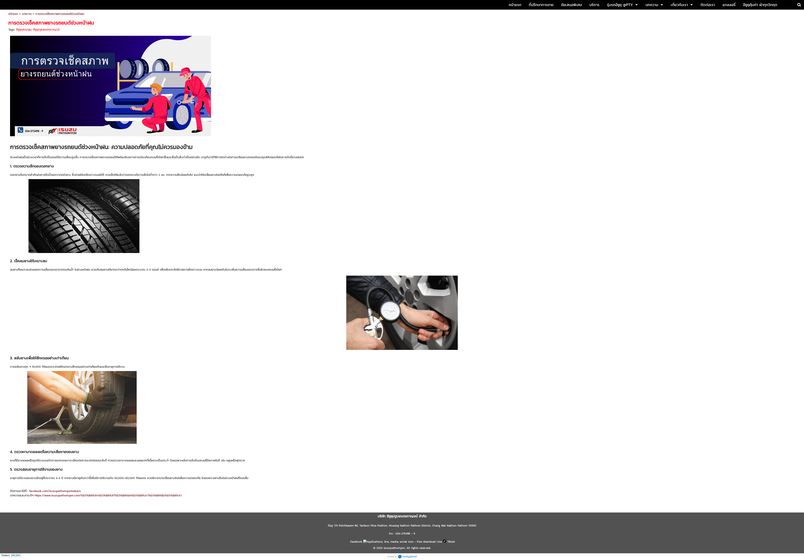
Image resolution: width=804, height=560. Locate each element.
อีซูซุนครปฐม (23, 29)
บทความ (27, 14)
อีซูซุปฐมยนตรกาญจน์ (46, 29)
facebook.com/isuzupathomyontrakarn (55, 491)
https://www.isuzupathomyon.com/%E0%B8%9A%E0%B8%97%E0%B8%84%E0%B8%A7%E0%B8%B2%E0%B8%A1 (108, 495)
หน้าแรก (13, 14)
